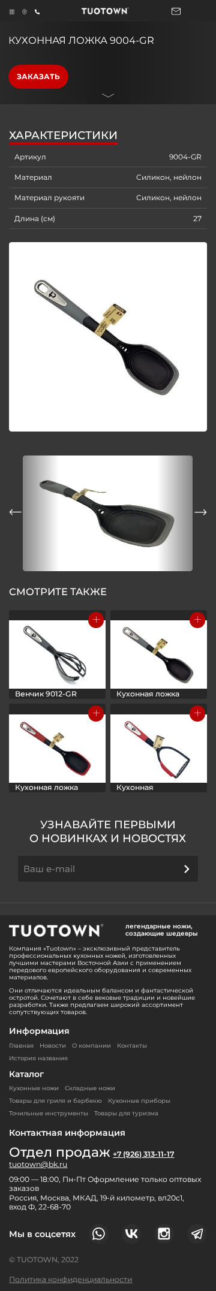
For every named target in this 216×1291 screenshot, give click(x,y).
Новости (53, 1045)
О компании (91, 1045)
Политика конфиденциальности (70, 1279)
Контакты (132, 1045)
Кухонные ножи (34, 1088)
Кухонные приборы (139, 1101)
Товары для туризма (126, 1113)
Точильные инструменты (48, 1113)
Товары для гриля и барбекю (55, 1101)
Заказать (38, 76)
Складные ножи (90, 1088)
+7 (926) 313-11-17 (143, 1154)
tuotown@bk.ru (38, 1164)
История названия (38, 1058)
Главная (21, 1045)
